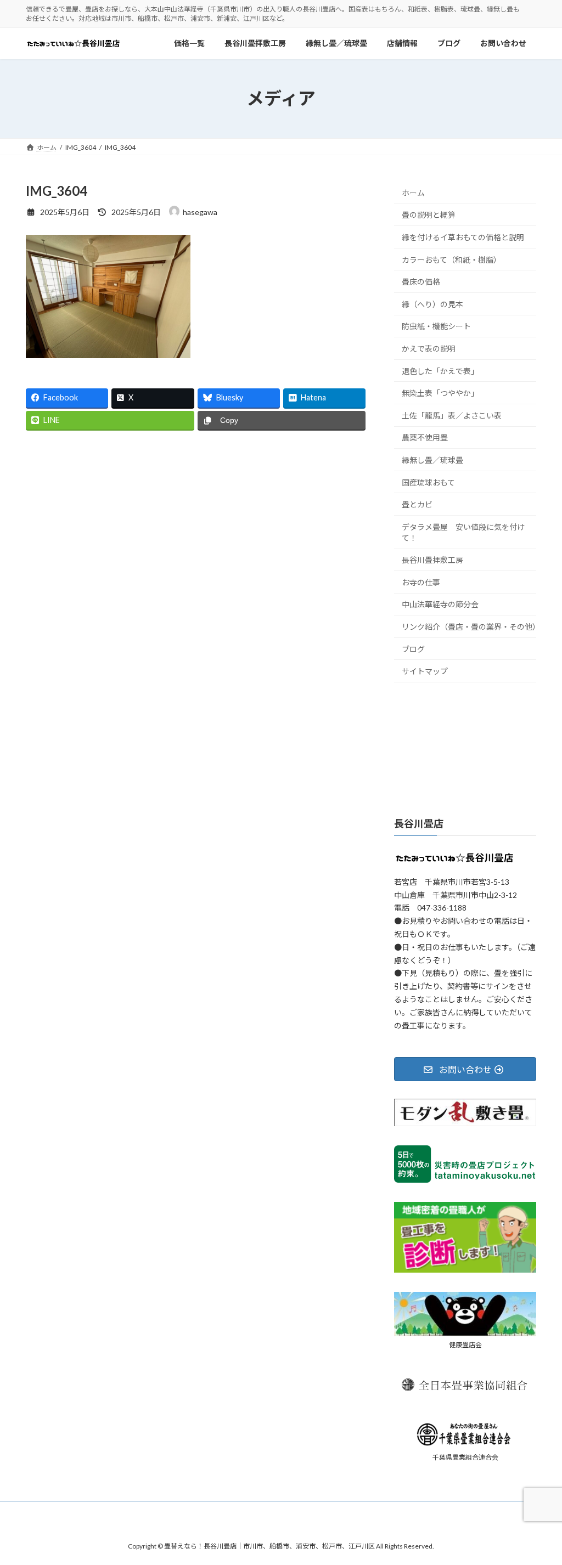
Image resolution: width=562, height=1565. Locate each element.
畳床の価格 (421, 281)
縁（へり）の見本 (432, 303)
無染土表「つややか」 (440, 393)
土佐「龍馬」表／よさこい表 (452, 415)
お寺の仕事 (421, 582)
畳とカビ (417, 504)
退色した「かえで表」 (440, 370)
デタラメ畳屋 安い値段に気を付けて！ (463, 532)
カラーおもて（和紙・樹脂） (451, 259)
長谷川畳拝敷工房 (432, 559)
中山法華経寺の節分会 (440, 604)
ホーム (413, 192)
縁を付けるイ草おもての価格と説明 (463, 237)
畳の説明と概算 (429, 214)
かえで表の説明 (429, 348)
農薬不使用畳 (425, 437)
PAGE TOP (538, 1507)
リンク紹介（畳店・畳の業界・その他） (469, 626)
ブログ (413, 648)
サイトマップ (425, 671)
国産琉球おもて (428, 482)
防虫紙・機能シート (436, 326)
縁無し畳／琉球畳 (432, 460)
